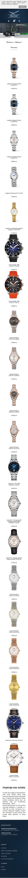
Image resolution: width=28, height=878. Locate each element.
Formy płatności (5, 853)
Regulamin (4, 856)
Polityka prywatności (7, 859)
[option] (14, 30)
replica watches (20, 803)
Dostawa (3, 848)
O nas (2, 867)
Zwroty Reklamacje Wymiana (9, 850)
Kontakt (3, 869)
